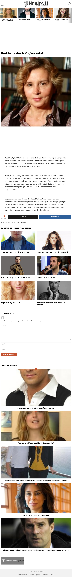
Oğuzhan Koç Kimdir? (47, 277)
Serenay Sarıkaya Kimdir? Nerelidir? (53, 252)
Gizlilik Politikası (22, 575)
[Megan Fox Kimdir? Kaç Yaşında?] (62, 13)
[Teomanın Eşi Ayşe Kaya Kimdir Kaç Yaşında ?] (8, 13)
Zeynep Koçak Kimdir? (11, 302)
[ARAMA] (69, 3)
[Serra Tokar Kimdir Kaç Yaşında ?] (44, 13)
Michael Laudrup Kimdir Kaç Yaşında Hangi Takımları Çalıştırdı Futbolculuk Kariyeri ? (36, 550)
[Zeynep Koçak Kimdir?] (18, 290)
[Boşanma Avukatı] (12, 564)
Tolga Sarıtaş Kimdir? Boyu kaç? (15, 277)
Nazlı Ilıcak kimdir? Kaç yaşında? (14, 222)
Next (71, 15)
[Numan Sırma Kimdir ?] (26, 13)
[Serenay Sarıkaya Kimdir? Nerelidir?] (54, 240)
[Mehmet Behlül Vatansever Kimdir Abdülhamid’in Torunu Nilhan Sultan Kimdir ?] (36, 462)
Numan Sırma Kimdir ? (25, 19)
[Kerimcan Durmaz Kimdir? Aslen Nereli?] (54, 290)
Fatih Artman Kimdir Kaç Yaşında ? (17, 252)
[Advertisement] (36, 36)
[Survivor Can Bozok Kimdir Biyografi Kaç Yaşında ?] (36, 387)
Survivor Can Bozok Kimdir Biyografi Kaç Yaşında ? (35, 408)
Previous (1, 15)
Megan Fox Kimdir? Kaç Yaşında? (61, 20)
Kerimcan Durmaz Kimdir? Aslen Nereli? (51, 303)
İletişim (52, 575)
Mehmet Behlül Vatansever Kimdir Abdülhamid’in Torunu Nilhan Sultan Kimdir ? (36, 480)
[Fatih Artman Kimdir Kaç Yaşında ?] (18, 240)
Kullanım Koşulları (34, 575)
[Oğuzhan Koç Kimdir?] (54, 265)
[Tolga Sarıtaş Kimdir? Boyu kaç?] (18, 265)
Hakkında (45, 575)
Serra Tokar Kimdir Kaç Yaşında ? (44, 20)
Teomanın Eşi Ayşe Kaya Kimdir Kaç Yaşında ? (7, 20)
